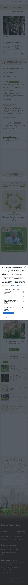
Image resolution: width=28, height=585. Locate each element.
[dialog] (14, 292)
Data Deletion (6, 317)
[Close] (25, 267)
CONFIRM (8, 313)
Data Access (14, 317)
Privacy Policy (21, 317)
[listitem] (14, 289)
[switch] (23, 292)
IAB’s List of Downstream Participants (15, 285)
